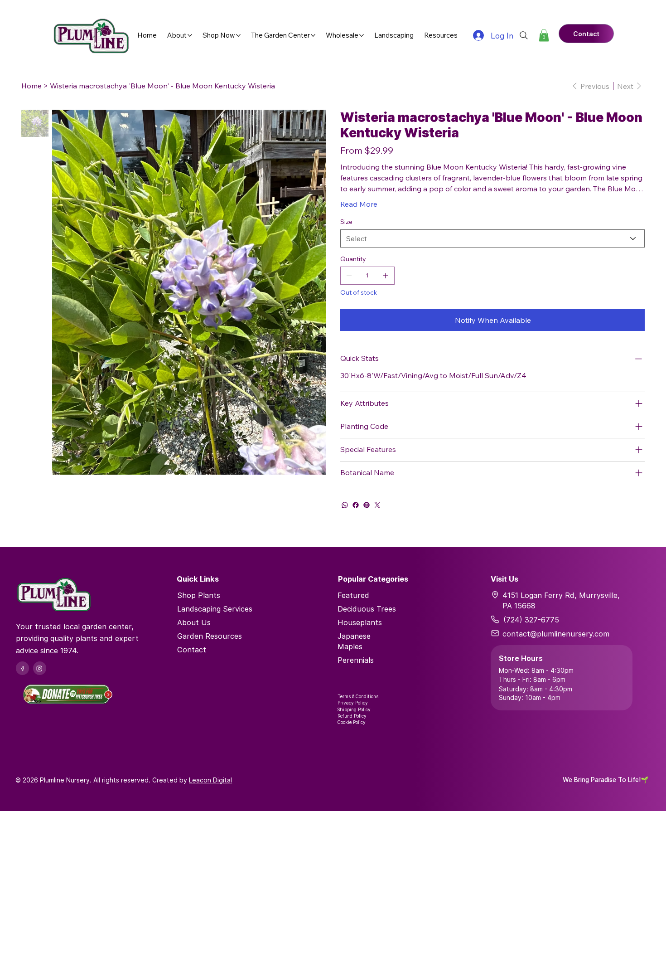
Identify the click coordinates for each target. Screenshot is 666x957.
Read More (358, 204)
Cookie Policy (352, 722)
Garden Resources (209, 636)
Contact (191, 649)
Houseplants (360, 622)
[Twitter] (377, 505)
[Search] (523, 35)
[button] (544, 35)
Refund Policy (352, 716)
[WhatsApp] (344, 505)
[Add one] (385, 276)
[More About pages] (190, 35)
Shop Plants (198, 595)
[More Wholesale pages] (361, 35)
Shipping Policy (354, 709)
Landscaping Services (214, 608)
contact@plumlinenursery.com (555, 633)
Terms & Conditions (358, 696)
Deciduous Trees (367, 608)
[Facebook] (355, 505)
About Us (194, 622)
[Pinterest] (366, 505)
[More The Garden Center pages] (313, 35)
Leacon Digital (210, 780)
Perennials (356, 660)
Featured (353, 595)
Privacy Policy (353, 702)
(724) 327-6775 (531, 619)
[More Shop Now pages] (238, 35)
